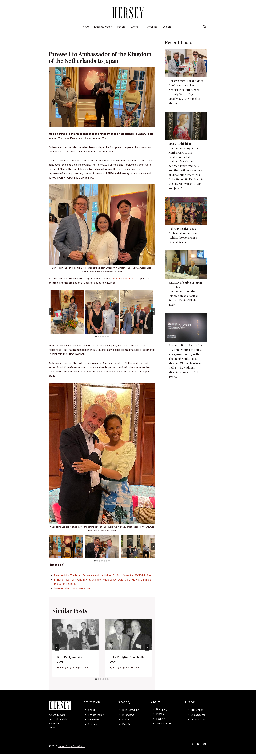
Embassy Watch (103, 26)
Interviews (128, 714)
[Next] (147, 647)
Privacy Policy (96, 714)
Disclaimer (94, 719)
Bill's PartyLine (130, 709)
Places (160, 713)
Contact (92, 724)
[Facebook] (204, 744)
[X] (192, 744)
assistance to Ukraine (124, 278)
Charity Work (198, 719)
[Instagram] (198, 744)
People (121, 26)
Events (126, 719)
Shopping (151, 26)
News (86, 26)
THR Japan (197, 709)
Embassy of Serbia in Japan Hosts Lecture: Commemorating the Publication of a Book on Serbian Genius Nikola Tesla (185, 294)
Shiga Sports (198, 714)
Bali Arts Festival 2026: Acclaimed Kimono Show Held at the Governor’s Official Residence (184, 235)
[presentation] (75, 634)
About (91, 709)
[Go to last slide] (51, 311)
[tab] (96, 336)
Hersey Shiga (66, 667)
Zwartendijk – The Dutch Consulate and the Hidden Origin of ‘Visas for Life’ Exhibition (102, 575)
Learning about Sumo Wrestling (72, 588)
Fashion (160, 718)
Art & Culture (164, 723)
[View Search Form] (204, 27)
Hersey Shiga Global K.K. (71, 746)
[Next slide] (153, 311)
